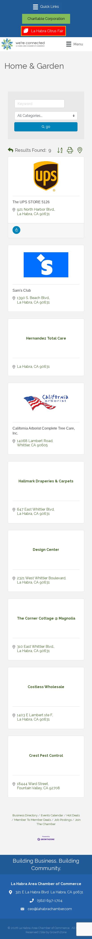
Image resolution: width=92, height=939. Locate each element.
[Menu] (46, 7)
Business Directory (25, 815)
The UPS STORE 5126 (31, 202)
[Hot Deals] (16, 233)
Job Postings (63, 819)
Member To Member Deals (32, 819)
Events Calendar (52, 815)
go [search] (48, 126)
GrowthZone (58, 932)
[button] (10, 150)
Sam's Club (22, 290)
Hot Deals (73, 815)
